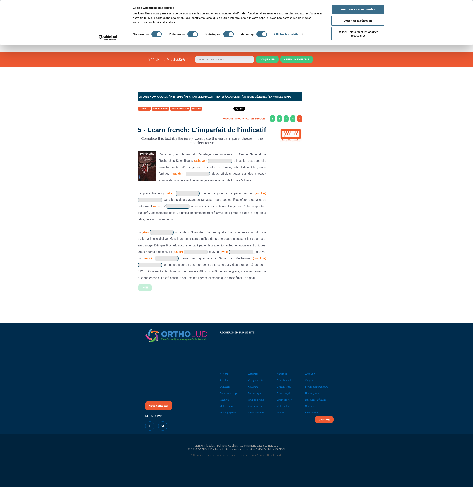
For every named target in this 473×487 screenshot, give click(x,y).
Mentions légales (204, 445)
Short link (196, 109)
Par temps (176, 97)
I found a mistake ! (180, 109)
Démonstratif (284, 386)
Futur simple (284, 393)
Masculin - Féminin (315, 399)
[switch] (192, 34)
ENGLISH (239, 118)
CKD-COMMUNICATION (270, 449)
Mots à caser (226, 406)
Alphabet (310, 373)
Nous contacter (159, 405)
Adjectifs (253, 373)
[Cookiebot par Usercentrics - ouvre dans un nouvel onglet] (108, 37)
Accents (224, 373)
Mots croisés (255, 406)
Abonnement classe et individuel (259, 445)
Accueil (144, 97)
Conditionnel (284, 380)
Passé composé (256, 412)
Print (144, 109)
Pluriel (280, 412)
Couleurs (253, 386)
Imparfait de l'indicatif (199, 97)
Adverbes (282, 373)
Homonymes (312, 393)
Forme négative (256, 393)
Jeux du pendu (256, 399)
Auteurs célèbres (255, 97)
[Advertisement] (227, 78)
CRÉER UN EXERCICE (296, 59)
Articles (224, 380)
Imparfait (225, 399)
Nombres (310, 406)
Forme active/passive (316, 386)
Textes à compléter (228, 97)
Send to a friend (160, 109)
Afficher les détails (286, 34)
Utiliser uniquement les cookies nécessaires (358, 33)
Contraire (225, 386)
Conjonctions (312, 380)
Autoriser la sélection (358, 20)
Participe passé (228, 412)
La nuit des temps (280, 97)
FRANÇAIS (228, 118)
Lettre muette (284, 399)
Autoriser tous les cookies (358, 9)
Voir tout (324, 419)
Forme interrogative (231, 393)
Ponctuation (312, 412)
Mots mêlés (283, 406)
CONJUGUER (267, 59)
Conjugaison (160, 97)
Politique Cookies (227, 445)
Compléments (255, 380)
